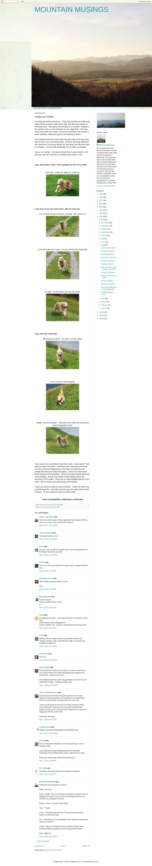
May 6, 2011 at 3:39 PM (47, 589)
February (104, 305)
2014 (101, 210)
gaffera (80, 861)
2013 (101, 213)
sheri (41, 615)
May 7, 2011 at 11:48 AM (48, 733)
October (104, 229)
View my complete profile (106, 186)
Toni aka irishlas (45, 533)
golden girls (52, 507)
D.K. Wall (42, 768)
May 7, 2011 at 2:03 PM (47, 774)
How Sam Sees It (45, 578)
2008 (101, 318)
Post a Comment (43, 841)
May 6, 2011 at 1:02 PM (47, 571)
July (103, 238)
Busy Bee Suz (44, 597)
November (105, 226)
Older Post (86, 846)
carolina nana (44, 727)
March (103, 302)
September (105, 232)
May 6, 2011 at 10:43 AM (48, 539)
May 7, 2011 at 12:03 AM (48, 685)
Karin (41, 546)
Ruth (41, 635)
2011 (101, 220)
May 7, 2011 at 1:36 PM (47, 761)
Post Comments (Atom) (53, 850)
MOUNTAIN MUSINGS (72, 9)
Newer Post (39, 846)
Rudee (41, 562)
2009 (101, 315)
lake (58, 507)
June (103, 242)
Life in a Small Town (108, 248)
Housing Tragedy (107, 264)
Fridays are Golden (108, 251)
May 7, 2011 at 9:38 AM (47, 719)
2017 (101, 200)
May (103, 245)
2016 (101, 204)
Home (63, 846)
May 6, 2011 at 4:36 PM (47, 607)
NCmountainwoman (47, 782)
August (104, 235)
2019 (101, 194)
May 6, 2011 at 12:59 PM (48, 555)
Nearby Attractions (107, 254)
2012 (101, 216)
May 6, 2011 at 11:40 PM (48, 660)
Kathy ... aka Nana (46, 517)
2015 (101, 207)
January (104, 308)
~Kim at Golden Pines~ (48, 692)
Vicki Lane (43, 654)
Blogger (95, 861)
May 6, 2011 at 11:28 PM (48, 646)
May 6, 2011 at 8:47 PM (47, 628)
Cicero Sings (44, 667)
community (44, 507)
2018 (101, 197)
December (105, 222)
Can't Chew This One (109, 257)
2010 (101, 312)
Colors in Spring (107, 281)
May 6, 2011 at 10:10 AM (48, 525)
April (103, 298)
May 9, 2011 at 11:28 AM (48, 836)
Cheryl (41, 740)
